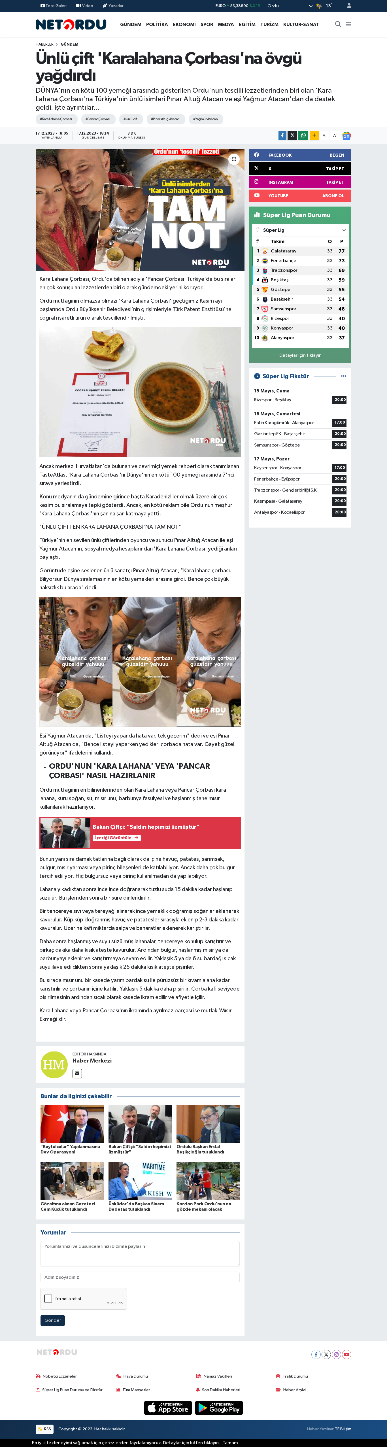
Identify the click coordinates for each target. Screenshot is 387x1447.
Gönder (52, 1320)
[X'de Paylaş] (292, 135)
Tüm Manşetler (136, 1390)
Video (87, 6)
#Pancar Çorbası (98, 119)
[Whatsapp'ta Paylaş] (303, 135)
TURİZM (269, 24)
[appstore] (168, 1407)
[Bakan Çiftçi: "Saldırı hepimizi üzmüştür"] (140, 1123)
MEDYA (226, 24)
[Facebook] (316, 1354)
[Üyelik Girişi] (346, 6)
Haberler (45, 44)
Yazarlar (116, 6)
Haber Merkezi (92, 1061)
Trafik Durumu (295, 1376)
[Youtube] (346, 1354)
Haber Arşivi (294, 1390)
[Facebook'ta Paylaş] (282, 135)
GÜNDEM (130, 24)
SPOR (207, 24)
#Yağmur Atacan (205, 119)
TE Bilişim (343, 1429)
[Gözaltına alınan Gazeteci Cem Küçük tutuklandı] (72, 1181)
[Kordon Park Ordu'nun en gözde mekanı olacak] (208, 1181)
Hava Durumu (136, 1376)
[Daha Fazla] (314, 135)
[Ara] (338, 24)
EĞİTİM (247, 24)
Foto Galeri (56, 6)
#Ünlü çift (130, 119)
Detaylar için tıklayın (300, 355)
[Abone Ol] (346, 136)
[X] (326, 1354)
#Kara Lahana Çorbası (56, 119)
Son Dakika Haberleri (221, 1390)
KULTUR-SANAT (301, 24)
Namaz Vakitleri (218, 1376)
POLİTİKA (157, 24)
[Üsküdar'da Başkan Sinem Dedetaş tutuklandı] (140, 1181)
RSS (47, 1429)
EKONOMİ (184, 24)
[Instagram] (336, 1354)
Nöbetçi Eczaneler (60, 1376)
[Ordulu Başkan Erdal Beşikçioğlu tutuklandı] (208, 1123)
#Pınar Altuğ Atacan (165, 119)
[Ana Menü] (348, 24)
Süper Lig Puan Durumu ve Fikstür (72, 1390)
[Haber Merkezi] (54, 1064)
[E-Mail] (77, 1073)
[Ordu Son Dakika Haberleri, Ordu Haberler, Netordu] (71, 24)
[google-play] (219, 1407)
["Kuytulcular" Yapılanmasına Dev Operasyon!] (72, 1123)
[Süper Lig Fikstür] (343, 376)
